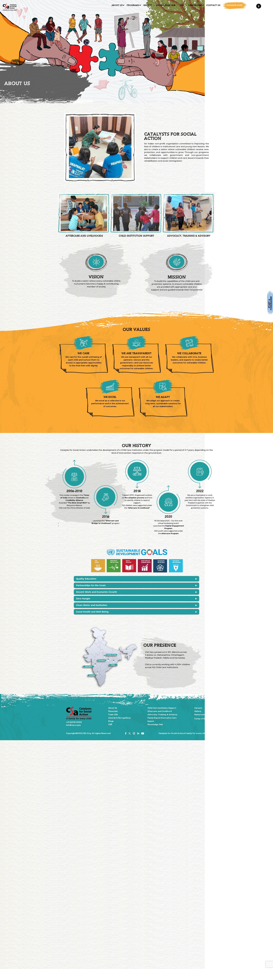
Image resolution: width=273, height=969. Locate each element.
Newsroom (195, 5)
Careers (198, 708)
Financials (113, 711)
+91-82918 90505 (74, 722)
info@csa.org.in (73, 725)
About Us (117, 5)
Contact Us (213, 5)
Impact (147, 5)
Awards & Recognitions (119, 718)
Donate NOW (235, 5)
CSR (182, 5)
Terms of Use (200, 719)
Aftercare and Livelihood (160, 711)
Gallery (197, 711)
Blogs (111, 721)
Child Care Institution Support (162, 708)
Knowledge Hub (166, 5)
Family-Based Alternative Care (162, 718)
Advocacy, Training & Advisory (162, 715)
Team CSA (113, 715)
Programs (133, 5)
